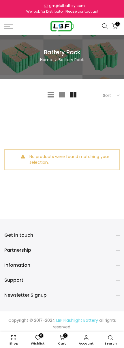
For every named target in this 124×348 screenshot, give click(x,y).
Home (46, 60)
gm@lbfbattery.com (67, 5)
